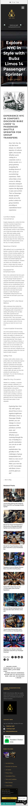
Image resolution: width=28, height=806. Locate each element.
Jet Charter (8, 769)
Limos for (8, 333)
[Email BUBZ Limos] (10, 2)
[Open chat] (25, 803)
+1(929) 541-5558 (13, 25)
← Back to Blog (7, 479)
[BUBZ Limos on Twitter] (16, 2)
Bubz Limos (17, 179)
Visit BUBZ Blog (9, 763)
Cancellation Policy (10, 776)
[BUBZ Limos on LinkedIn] (14, 2)
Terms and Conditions (10, 779)
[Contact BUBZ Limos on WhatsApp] (21, 801)
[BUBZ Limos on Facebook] (12, 2)
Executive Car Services (11, 766)
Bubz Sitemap (9, 782)
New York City (13, 143)
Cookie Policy (8, 785)
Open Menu (22, 7)
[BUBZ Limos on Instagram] (23, 801)
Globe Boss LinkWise (17, 804)
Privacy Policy (9, 773)
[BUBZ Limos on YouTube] (18, 2)
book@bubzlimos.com (14, 27)
